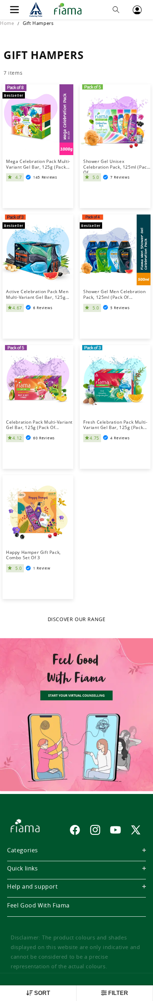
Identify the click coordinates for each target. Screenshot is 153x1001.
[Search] (116, 9)
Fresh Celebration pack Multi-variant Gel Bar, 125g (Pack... (115, 424)
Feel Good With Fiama (38, 905)
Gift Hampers (38, 23)
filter (117, 993)
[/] (57, 9)
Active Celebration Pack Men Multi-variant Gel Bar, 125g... (37, 294)
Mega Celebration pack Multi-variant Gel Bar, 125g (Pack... (38, 164)
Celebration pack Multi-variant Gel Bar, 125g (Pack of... (39, 424)
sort (41, 993)
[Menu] (14, 9)
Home (7, 23)
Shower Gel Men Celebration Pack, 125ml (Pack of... (114, 294)
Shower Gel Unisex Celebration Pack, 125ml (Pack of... (116, 164)
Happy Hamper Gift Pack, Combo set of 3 (33, 555)
